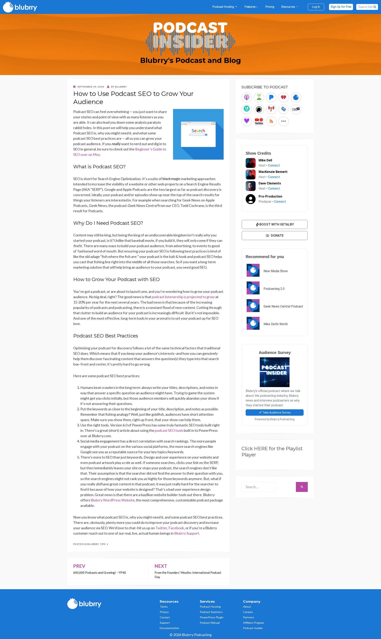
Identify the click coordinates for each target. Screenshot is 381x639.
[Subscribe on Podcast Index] (271, 109)
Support (165, 622)
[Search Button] (375, 7)
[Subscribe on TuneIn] (296, 109)
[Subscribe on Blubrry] (296, 97)
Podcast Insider (253, 628)
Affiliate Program (253, 622)
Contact (165, 617)
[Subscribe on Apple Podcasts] (246, 97)
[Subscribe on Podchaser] (259, 109)
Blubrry (93, 544)
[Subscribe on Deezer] (246, 121)
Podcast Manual (210, 622)
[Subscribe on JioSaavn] (246, 109)
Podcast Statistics (211, 612)
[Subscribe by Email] (283, 109)
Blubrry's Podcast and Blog (190, 60)
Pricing (270, 7)
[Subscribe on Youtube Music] (259, 121)
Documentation (169, 628)
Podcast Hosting (210, 606)
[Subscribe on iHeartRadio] (283, 97)
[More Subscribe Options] (283, 121)
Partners (248, 617)
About (247, 606)
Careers (248, 612)
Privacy (164, 612)
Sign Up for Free (341, 7)
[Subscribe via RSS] (271, 121)
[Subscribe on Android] (259, 97)
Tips (103, 544)
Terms (164, 606)
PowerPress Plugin (211, 617)
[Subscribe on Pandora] (271, 97)
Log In (316, 7)
